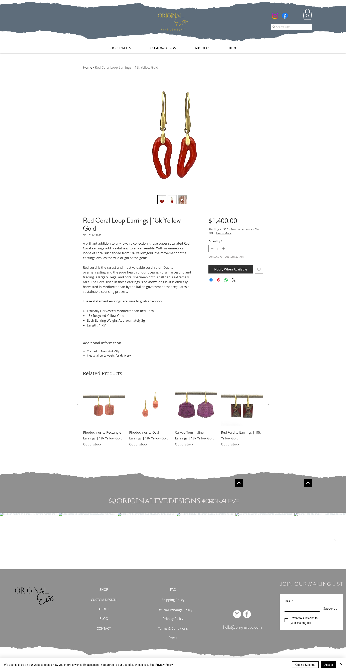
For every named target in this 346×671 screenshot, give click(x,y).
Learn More (237, 233)
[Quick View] (104, 405)
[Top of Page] (239, 483)
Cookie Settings (305, 665)
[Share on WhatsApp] (226, 280)
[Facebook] (285, 16)
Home (87, 67)
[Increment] (223, 248)
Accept (328, 665)
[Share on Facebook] (211, 280)
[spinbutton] (217, 248)
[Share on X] (233, 280)
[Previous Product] (77, 405)
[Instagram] (275, 16)
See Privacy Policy (161, 665)
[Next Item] (335, 541)
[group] (173, 418)
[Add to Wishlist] (259, 269)
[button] (307, 14)
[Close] (341, 664)
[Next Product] (268, 405)
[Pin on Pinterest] (218, 280)
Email (289, 600)
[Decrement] (211, 248)
